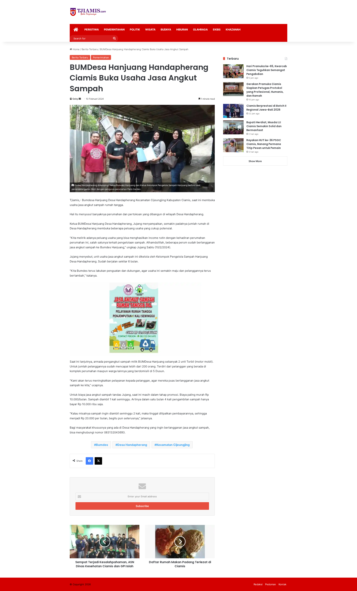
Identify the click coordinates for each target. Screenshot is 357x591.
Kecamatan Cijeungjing (173, 445)
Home (76, 49)
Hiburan (182, 29)
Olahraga (200, 29)
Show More (255, 161)
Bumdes (102, 445)
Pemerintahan (114, 29)
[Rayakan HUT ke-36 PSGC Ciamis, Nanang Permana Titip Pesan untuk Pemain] (233, 145)
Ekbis (217, 29)
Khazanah (233, 29)
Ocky (75, 98)
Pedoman (270, 584)
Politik (135, 29)
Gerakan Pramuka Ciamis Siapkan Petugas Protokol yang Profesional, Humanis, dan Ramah (265, 90)
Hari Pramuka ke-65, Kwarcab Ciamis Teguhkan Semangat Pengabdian (266, 70)
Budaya (166, 29)
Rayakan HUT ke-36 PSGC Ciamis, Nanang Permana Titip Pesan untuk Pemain (263, 144)
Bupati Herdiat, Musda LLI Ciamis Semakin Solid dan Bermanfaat (264, 126)
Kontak (282, 584)
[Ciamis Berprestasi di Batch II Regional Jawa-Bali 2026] (233, 111)
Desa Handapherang (132, 445)
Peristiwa (91, 29)
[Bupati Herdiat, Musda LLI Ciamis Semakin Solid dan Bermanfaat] (233, 127)
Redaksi (258, 584)
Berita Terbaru (90, 49)
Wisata (150, 29)
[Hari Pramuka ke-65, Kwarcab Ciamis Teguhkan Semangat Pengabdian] (233, 71)
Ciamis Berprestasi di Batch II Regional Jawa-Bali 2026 (266, 108)
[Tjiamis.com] (88, 12)
